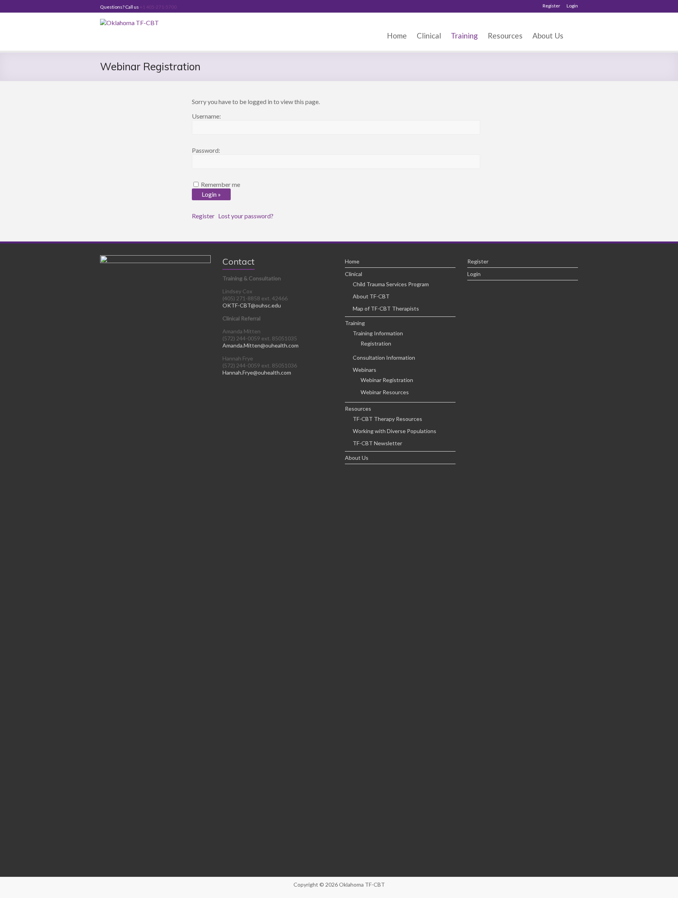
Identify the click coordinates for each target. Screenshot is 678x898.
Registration (376, 343)
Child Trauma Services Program (391, 284)
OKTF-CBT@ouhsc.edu (251, 305)
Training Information (378, 333)
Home (397, 35)
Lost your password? (245, 215)
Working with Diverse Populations (394, 431)
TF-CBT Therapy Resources (387, 418)
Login (572, 6)
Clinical (429, 35)
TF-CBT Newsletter (377, 443)
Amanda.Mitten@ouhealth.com (260, 345)
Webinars (364, 369)
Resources (505, 35)
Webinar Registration (387, 380)
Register (551, 6)
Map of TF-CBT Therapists (386, 308)
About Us (547, 35)
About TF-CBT (371, 296)
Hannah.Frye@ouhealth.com (256, 372)
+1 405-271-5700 (158, 7)
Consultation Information (384, 357)
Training (464, 35)
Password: (206, 150)
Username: (206, 116)
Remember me (220, 184)
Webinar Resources (385, 392)
